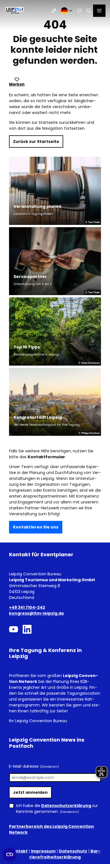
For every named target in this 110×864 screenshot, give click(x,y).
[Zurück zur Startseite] (14, 10)
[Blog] (54, 11)
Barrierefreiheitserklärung (64, 854)
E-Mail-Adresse (34, 766)
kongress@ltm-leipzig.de (36, 613)
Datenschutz (73, 851)
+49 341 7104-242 (27, 607)
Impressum (43, 851)
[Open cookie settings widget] (9, 854)
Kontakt (19, 851)
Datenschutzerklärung (66, 805)
